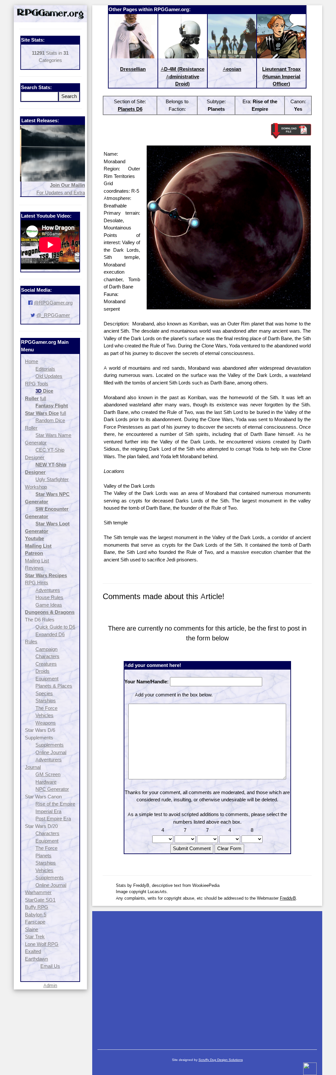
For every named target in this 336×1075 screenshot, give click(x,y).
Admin (50, 985)
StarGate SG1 (40, 900)
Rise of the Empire (55, 804)
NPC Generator (52, 789)
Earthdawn (36, 959)
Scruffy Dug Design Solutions (221, 1060)
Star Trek (35, 936)
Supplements (49, 745)
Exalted (33, 951)
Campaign (46, 649)
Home (31, 361)
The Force (46, 708)
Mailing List (37, 560)
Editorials (45, 369)
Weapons (45, 723)
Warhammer (38, 892)
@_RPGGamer (53, 315)
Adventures (47, 590)
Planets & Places (53, 686)
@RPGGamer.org (53, 303)
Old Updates (48, 376)
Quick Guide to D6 (55, 627)
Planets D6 (130, 109)
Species (44, 693)
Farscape (35, 922)
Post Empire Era (53, 818)
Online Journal (50, 752)
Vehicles (44, 715)
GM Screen (47, 774)
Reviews (34, 568)
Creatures (46, 664)
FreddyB (288, 898)
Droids (42, 671)
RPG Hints (36, 582)
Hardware (45, 782)
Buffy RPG (36, 907)
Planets (43, 855)
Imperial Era (48, 811)
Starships (45, 700)
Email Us (50, 966)
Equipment (46, 678)
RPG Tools (36, 384)
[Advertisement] (207, 977)
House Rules (49, 597)
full (43, 398)
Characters (47, 656)
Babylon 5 (35, 914)
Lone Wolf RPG (41, 944)
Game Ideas (48, 605)
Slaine (31, 929)
